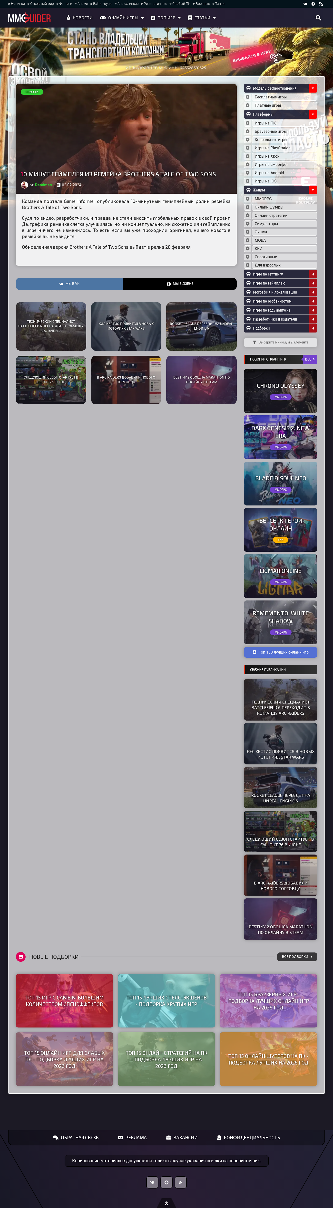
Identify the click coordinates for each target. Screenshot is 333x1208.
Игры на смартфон (272, 164)
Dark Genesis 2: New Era (280, 431)
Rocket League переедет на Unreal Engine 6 (201, 326)
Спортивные (266, 257)
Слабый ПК (181, 4)
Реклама (136, 1137)
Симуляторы (266, 223)
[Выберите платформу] (247, 123)
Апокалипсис (128, 4)
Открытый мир (42, 4)
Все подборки (295, 957)
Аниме (83, 4)
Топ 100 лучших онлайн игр (284, 652)
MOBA (260, 240)
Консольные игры (271, 139)
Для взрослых (268, 265)
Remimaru (44, 185)
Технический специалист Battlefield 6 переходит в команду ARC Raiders (51, 326)
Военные (203, 4)
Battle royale (102, 4)
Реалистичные (155, 4)
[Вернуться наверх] (166, 1203)
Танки (220, 4)
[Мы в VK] (305, 4)
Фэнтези (65, 4)
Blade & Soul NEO (280, 478)
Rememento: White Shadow (281, 616)
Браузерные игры (271, 131)
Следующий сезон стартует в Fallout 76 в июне (51, 379)
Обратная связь (80, 1137)
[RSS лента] (321, 4)
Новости (83, 17)
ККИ (258, 248)
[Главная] (29, 17)
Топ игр (166, 17)
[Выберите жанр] (247, 199)
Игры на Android (269, 173)
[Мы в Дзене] (166, 1182)
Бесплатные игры (271, 97)
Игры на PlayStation (273, 148)
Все (308, 359)
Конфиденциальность (252, 1137)
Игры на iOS (266, 181)
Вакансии (185, 1137)
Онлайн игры (123, 17)
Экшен (261, 232)
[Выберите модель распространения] (247, 97)
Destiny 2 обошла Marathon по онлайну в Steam (201, 379)
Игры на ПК (265, 123)
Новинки (18, 4)
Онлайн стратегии (271, 215)
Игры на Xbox (267, 156)
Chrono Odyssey (280, 385)
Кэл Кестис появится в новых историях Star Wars (126, 326)
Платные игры (268, 105)
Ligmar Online (281, 570)
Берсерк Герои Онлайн (280, 524)
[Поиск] (318, 18)
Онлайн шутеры (269, 207)
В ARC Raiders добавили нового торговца (126, 379)
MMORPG (263, 199)
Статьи (202, 17)
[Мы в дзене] (313, 4)
